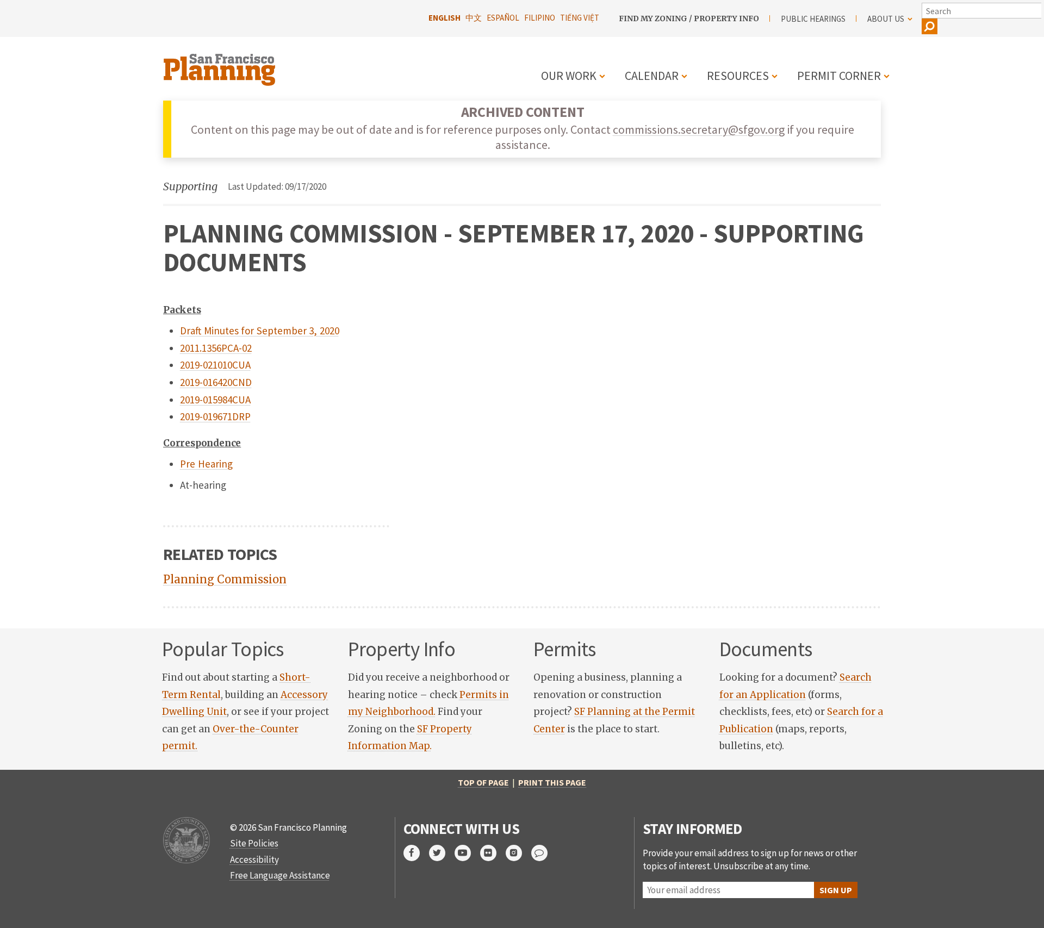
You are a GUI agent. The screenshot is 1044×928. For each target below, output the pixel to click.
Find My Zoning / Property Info (689, 18)
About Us (885, 19)
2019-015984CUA (215, 399)
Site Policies (254, 843)
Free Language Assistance (280, 875)
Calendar (652, 75)
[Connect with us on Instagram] (518, 853)
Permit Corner (839, 75)
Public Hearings (813, 19)
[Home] (220, 63)
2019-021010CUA (215, 364)
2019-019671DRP (215, 416)
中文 (473, 18)
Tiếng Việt (579, 18)
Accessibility (254, 859)
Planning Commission (225, 579)
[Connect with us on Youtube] (467, 853)
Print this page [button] (552, 782)
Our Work (568, 75)
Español (503, 18)
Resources (738, 75)
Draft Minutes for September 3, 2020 (259, 330)
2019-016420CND (216, 382)
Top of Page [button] (483, 782)
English (444, 18)
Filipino (539, 18)
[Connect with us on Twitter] (442, 853)
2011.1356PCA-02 (216, 347)
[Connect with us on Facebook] (416, 853)
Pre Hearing (206, 463)
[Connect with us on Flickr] (493, 853)
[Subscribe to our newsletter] (544, 853)
